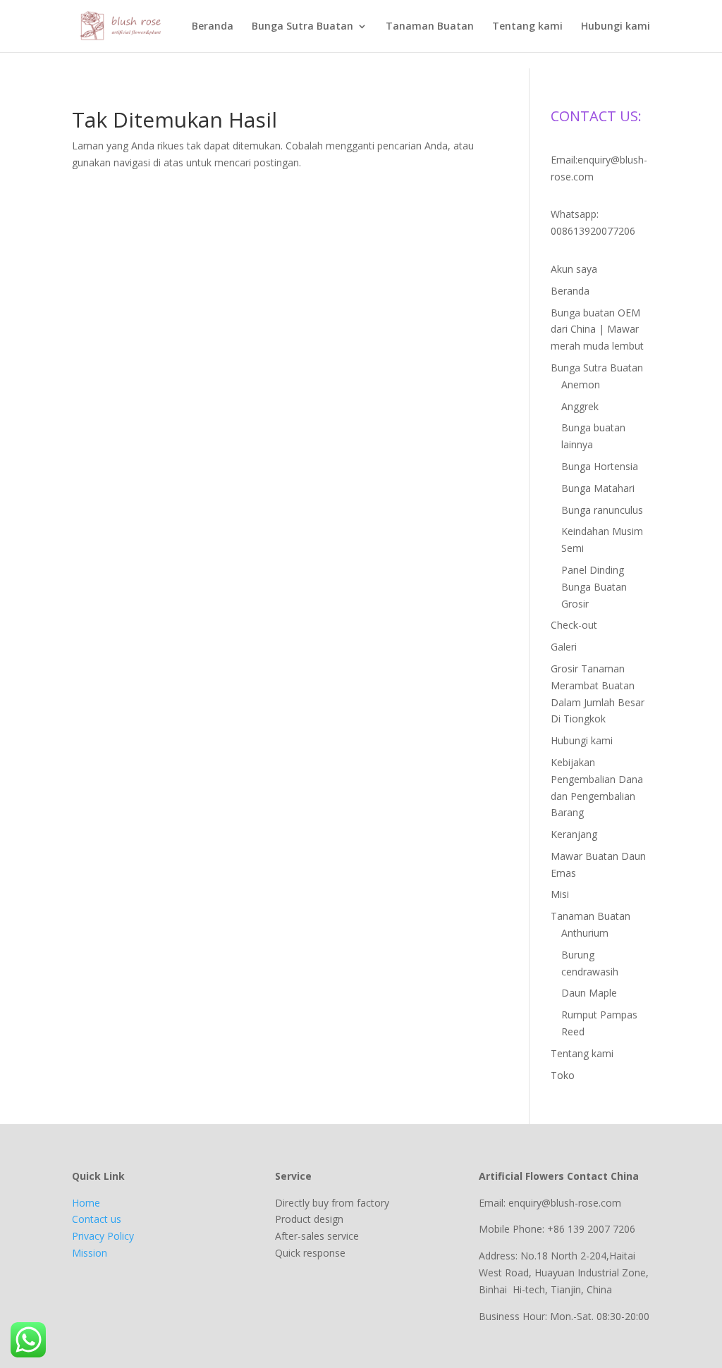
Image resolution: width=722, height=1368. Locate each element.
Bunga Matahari (598, 488)
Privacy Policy (103, 1236)
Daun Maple (589, 992)
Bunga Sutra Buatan (302, 26)
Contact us (96, 1219)
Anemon (580, 384)
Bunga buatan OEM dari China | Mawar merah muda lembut (597, 329)
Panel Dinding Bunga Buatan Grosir (594, 586)
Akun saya (574, 269)
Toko (563, 1075)
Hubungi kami (615, 26)
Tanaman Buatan (430, 26)
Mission (89, 1252)
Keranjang (574, 834)
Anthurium (584, 932)
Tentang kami (527, 26)
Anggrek (580, 406)
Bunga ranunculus (602, 510)
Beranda (212, 26)
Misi (560, 894)
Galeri (564, 646)
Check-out (574, 624)
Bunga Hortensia (599, 466)
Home (86, 1202)
